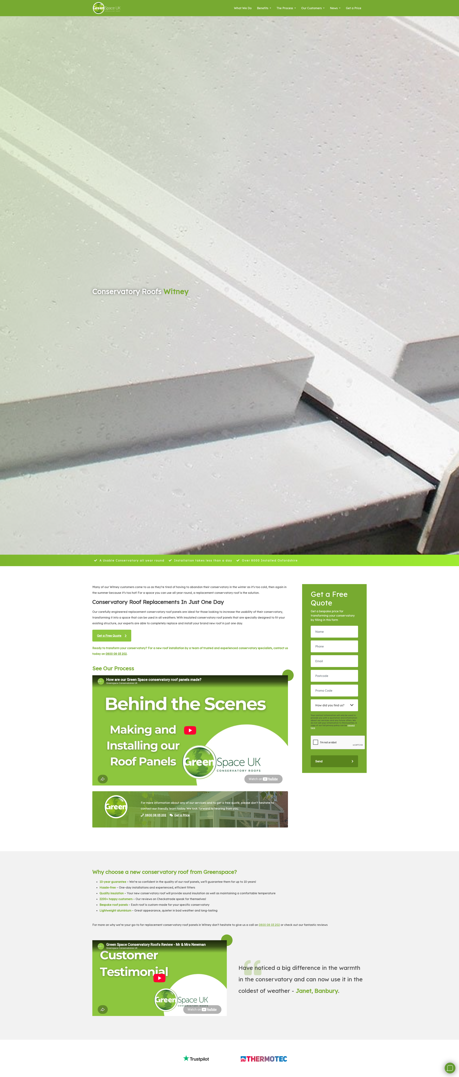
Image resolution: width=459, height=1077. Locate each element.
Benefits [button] (263, 8)
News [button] (334, 8)
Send (319, 761)
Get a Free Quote (109, 635)
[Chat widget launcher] (450, 1068)
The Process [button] (285, 8)
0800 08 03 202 (116, 654)
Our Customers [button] (311, 8)
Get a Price (353, 8)
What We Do (243, 8)
